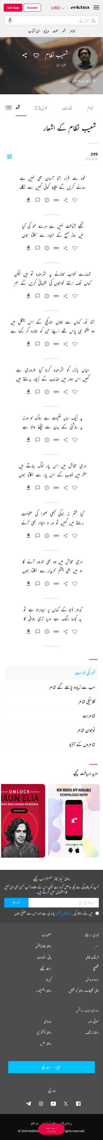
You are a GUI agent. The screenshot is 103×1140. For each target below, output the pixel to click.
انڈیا (58, 64)
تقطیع (96, 968)
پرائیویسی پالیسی (64, 913)
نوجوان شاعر (86, 730)
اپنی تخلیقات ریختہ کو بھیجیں (83, 990)
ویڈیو (46, 30)
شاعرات (88, 715)
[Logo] (80, 8)
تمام (90, 108)
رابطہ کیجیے (46, 968)
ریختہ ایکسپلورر (44, 990)
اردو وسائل (92, 979)
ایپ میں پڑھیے (51, 1129)
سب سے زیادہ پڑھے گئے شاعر (72, 687)
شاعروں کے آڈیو (82, 744)
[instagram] (41, 1103)
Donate (32, 8)
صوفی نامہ (93, 1021)
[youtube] (53, 1103)
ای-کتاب (34, 30)
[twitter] (66, 1103)
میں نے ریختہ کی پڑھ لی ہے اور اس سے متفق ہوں (53, 913)
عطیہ (96, 946)
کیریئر (48, 979)
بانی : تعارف (44, 957)
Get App (13, 8)
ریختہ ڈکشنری (44, 1032)
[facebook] (78, 1103)
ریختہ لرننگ (92, 1032)
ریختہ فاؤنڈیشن (43, 946)
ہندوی (48, 1021)
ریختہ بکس (46, 1043)
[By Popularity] (9, 156)
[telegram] (28, 1103)
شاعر (72, 30)
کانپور (63, 64)
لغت (55, 30)
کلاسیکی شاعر (86, 701)
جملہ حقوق (35, 1123)
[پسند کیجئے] (36, 55)
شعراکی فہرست (85, 673)
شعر (64, 30)
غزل (41, 108)
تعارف (67, 108)
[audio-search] (10, 20)
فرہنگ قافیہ (92, 957)
